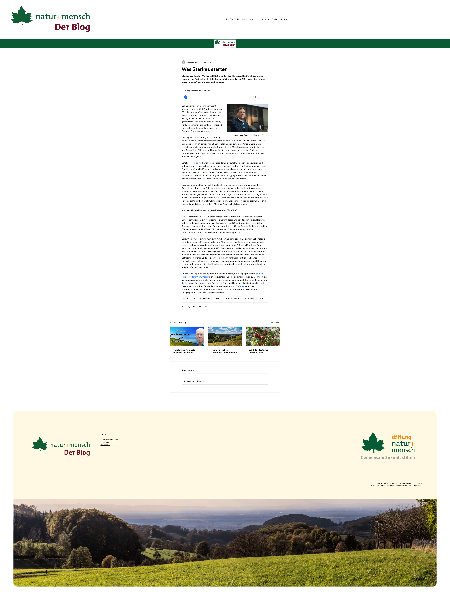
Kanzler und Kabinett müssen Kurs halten (184, 351)
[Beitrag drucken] (206, 306)
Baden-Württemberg (233, 298)
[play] (185, 97)
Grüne (185, 298)
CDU (193, 298)
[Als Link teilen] (200, 306)
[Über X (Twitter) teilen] (188, 306)
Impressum (105, 442)
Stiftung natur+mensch (109, 440)
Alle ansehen (275, 322)
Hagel (261, 298)
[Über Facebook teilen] (183, 306)
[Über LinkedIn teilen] (194, 306)
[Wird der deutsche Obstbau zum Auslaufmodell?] (263, 336)
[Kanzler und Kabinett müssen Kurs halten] (187, 336)
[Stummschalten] (259, 97)
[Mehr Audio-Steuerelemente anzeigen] (264, 97)
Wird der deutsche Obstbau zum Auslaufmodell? (258, 351)
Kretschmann (250, 298)
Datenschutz (105, 445)
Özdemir (217, 298)
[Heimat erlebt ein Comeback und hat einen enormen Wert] (225, 336)
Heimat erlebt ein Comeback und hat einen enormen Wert (224, 351)
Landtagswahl (204, 298)
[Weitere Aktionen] (267, 62)
